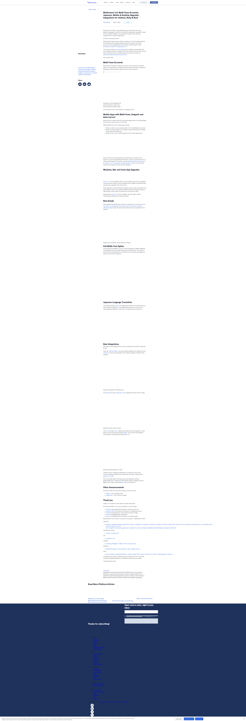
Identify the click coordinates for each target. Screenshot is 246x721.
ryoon (117, 305)
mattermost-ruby (120, 392)
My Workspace (137, 9)
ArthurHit (109, 509)
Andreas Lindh (110, 511)
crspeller (158, 524)
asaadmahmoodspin (116, 524)
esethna (147, 554)
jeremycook (123, 549)
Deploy (129, 42)
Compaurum (145, 524)
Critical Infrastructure (117, 24)
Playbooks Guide (132, 26)
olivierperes (118, 528)
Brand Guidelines (97, 649)
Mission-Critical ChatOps (118, 15)
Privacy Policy (110, 701)
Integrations (109, 15)
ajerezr (107, 554)
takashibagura (159, 528)
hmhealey (194, 524)
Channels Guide (131, 24)
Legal (94, 697)
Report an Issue (97, 679)
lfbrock (109, 526)
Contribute (130, 40)
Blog (129, 11)
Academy (130, 22)
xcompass (113, 533)
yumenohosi (173, 528)
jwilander (206, 524)
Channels (108, 11)
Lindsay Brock (106, 570)
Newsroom (95, 640)
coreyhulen (152, 524)
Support (136, 15)
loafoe (114, 526)
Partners (95, 642)
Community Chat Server (99, 692)
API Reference (131, 31)
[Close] (244, 718)
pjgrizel (124, 528)
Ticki (107, 431)
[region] (123, 719)
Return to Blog (92, 9)
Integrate (130, 44)
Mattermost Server (97, 685)
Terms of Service (102, 701)
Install (129, 45)
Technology (114, 27)
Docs (129, 29)
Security (108, 20)
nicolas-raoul (127, 543)
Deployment (96, 669)
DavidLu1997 (109, 495)
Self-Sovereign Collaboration (118, 13)
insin (199, 524)
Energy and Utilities (116, 33)
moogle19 (111, 528)
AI (106, 18)
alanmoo (108, 524)
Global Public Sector (116, 29)
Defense (114, 26)
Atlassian (108, 29)
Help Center (96, 695)
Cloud (107, 38)
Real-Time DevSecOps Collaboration (120, 16)
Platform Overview (97, 653)
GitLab (107, 31)
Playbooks (108, 13)
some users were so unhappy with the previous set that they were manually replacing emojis (124, 205)
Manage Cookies (124, 701)
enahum (108, 493)
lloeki (128, 549)
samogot (143, 528)
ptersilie (133, 543)
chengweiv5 (138, 524)
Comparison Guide (97, 664)
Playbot (125, 432)
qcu (128, 528)
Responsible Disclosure (98, 647)
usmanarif (166, 528)
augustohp (126, 524)
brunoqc (131, 524)
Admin (129, 27)
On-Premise (109, 37)
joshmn (108, 392)
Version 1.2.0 (106, 181)
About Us (95, 638)
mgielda (133, 549)
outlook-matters (113, 351)
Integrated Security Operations (119, 9)
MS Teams (108, 27)
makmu (105, 353)
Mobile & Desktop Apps (98, 684)
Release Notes (131, 33)
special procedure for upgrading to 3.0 (116, 46)
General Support (97, 690)
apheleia (112, 554)
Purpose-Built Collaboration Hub (119, 18)
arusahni (108, 543)
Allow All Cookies (199, 718)
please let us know (108, 476)
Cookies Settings (179, 718)
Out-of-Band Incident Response (149, 12)
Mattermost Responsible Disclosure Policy (115, 54)
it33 (202, 524)
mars (115, 431)
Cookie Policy (117, 701)
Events (129, 15)
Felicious (183, 524)
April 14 (122, 482)
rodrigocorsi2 (133, 528)
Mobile (107, 16)
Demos (129, 13)
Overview (108, 9)
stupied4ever (150, 528)
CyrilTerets (164, 524)
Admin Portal (137, 11)
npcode (108, 513)
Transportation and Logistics (118, 34)
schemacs (170, 554)
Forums (95, 693)
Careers (95, 645)
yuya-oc (114, 194)
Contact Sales (154, 2)
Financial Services (116, 31)
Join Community (131, 38)
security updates (120, 49)
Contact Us (96, 699)
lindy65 (121, 543)
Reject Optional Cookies (189, 718)
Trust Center (109, 22)
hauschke (188, 524)
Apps (135, 13)
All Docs (95, 677)
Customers (130, 16)
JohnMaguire (114, 543)
